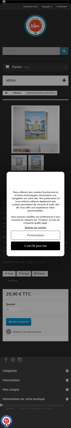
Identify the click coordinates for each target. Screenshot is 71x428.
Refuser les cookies (35, 227)
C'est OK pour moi (35, 245)
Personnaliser (35, 235)
